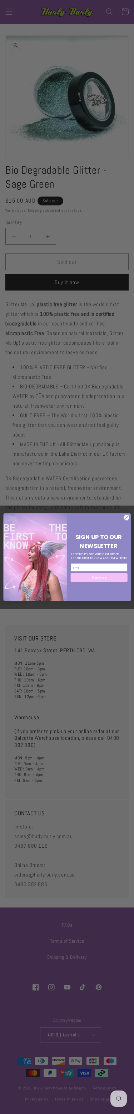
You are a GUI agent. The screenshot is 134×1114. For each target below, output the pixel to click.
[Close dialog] (126, 517)
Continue (99, 577)
